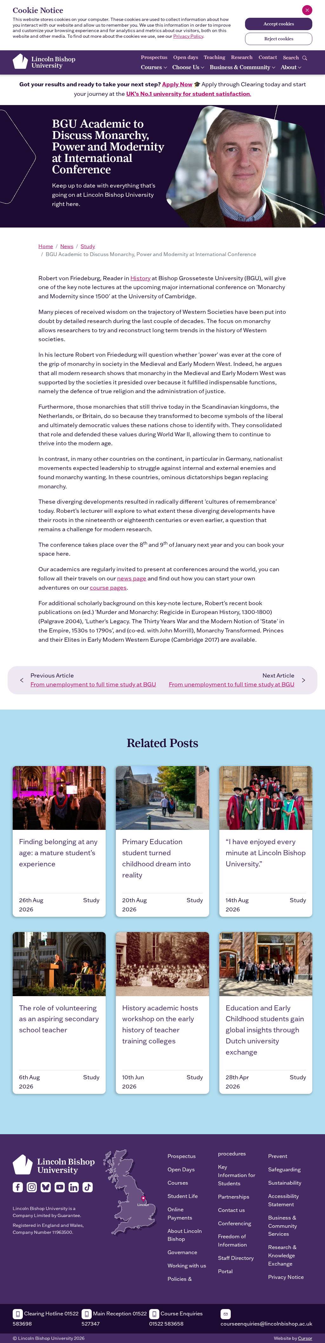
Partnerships (233, 1196)
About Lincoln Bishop (185, 1234)
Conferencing (234, 1223)
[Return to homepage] (44, 61)
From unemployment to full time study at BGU (93, 684)
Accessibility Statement (283, 1200)
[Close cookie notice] (307, 10)
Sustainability (285, 1182)
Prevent (277, 1156)
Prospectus (154, 57)
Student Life (183, 1196)
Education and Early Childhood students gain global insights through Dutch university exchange (265, 1029)
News (66, 246)
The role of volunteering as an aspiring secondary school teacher (59, 1019)
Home (45, 246)
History (140, 278)
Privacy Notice (286, 1277)
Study (88, 246)
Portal (225, 1271)
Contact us (231, 1210)
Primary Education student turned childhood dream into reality (156, 858)
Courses (152, 67)
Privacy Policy (188, 36)
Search (291, 57)
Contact (268, 57)
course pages (108, 587)
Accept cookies (278, 23)
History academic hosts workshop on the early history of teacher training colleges (160, 1024)
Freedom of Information (232, 1240)
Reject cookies (278, 38)
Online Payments (180, 1213)
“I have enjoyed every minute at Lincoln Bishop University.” (266, 852)
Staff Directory (236, 1257)
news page (131, 578)
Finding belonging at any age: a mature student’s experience (58, 852)
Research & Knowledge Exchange (282, 1255)
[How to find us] (130, 1192)
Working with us (187, 1265)
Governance (182, 1252)
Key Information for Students (236, 1175)
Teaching (214, 57)
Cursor (305, 1338)
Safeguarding (284, 1169)
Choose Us (186, 67)
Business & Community (241, 67)
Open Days (181, 1169)
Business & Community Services (282, 1225)
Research (242, 57)
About (289, 67)
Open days (185, 57)
